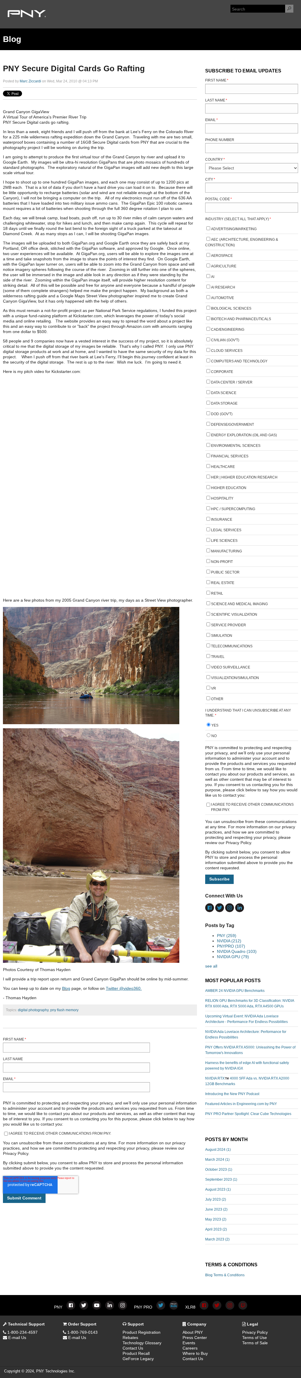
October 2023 (218, 1169)
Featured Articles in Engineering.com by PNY (241, 1104)
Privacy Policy (255, 1332)
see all (211, 966)
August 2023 (218, 1189)
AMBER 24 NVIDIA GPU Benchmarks (235, 991)
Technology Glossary (142, 1342)
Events (189, 1342)
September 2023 (221, 1179)
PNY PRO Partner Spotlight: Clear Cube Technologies (248, 1114)
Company (196, 1324)
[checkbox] (251, 464)
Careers (190, 1348)
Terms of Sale (255, 1342)
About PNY (193, 1332)
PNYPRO (231, 946)
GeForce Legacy (138, 1358)
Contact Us (133, 1348)
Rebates (130, 1337)
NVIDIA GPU (233, 956)
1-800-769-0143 (82, 1332)
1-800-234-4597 (22, 1332)
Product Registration (141, 1332)
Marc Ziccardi (30, 81)
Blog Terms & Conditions (225, 1275)
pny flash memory (64, 1010)
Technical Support (26, 1324)
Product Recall (136, 1353)
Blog (66, 988)
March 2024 (217, 1160)
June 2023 (216, 1209)
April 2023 (216, 1229)
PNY (226, 935)
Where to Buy (195, 1353)
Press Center (195, 1337)
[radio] (251, 726)
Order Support (81, 1324)
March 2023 (217, 1239)
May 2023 (215, 1219)
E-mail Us (16, 1337)
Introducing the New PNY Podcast (232, 1094)
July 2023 (215, 1199)
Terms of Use (254, 1337)
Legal (252, 1324)
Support (135, 1324)
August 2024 (218, 1150)
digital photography (33, 1010)
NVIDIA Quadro (237, 951)
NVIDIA (229, 941)
